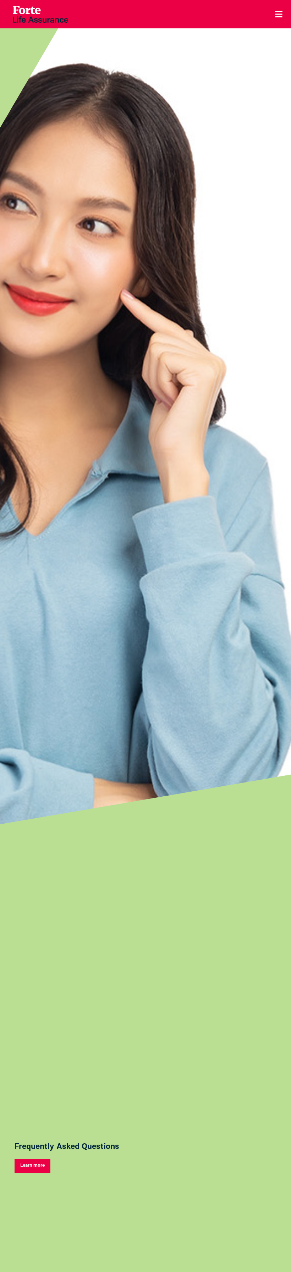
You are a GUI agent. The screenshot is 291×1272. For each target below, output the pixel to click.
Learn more (32, 1165)
